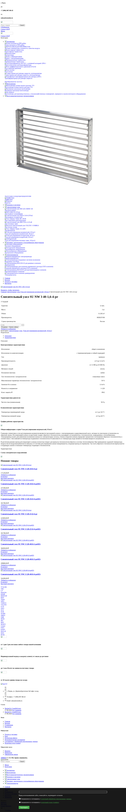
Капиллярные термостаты (13, 52)
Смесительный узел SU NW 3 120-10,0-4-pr (19, 469)
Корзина (7, 751)
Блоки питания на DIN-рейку (15, 45)
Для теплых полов (11, 227)
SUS (2, 610)
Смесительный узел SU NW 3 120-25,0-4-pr (19, 514)
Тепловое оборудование (13, 246)
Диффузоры (9, 199)
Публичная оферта (11, 738)
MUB (2, 619)
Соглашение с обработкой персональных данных (21, 741)
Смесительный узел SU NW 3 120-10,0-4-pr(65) (20, 484)
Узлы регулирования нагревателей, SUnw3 (19, 234)
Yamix (3, 599)
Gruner (3, 626)
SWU (2, 608)
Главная (3, 292)
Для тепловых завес (11, 224)
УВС (2, 589)
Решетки (8, 203)
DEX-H (3, 631)
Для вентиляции (10, 210)
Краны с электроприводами (14, 58)
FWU (2, 628)
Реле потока (9, 72)
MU (2, 620)
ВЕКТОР (4, 596)
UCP (2, 606)
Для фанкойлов (10, 230)
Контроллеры (9, 55)
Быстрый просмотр (7, 478)
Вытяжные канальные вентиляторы (17, 90)
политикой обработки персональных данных (56, 799)
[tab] (65, 336)
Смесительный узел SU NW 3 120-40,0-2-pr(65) (20, 544)
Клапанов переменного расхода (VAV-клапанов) (21, 268)
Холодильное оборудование (14, 253)
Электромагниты (10, 275)
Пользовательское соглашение (15, 740)
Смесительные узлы (13, 292)
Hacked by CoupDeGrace (13, 708)
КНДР (3, 594)
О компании (9, 725)
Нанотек (3, 592)
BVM (2, 635)
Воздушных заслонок (12, 261)
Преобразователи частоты (13, 82)
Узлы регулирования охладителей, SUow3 (19, 237)
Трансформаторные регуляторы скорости (18, 78)
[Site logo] (7, 23)
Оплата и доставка (11, 734)
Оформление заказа (11, 754)
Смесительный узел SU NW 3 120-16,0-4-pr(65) (20, 499)
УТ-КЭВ (4, 587)
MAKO (3, 624)
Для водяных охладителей (13, 217)
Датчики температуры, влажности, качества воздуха (22, 48)
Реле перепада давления (13, 68)
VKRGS (3, 603)
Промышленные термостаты (14, 62)
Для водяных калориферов (14, 214)
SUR (2, 612)
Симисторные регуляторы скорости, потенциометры (22, 75)
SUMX (3, 613)
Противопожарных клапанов (14, 271)
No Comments (16, 710)
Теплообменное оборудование (15, 249)
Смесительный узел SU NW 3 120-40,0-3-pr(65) (20, 559)
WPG (2, 601)
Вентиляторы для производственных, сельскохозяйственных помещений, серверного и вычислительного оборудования (45, 94)
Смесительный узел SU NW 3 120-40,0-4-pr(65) (20, 574)
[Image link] (4, 684)
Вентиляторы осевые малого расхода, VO (19, 87)
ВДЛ (2, 598)
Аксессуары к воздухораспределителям (18, 196)
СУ (2, 590)
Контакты (8, 727)
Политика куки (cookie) (13, 743)
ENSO (3, 629)
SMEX (3, 615)
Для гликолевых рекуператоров (15, 220)
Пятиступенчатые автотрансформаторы (18, 65)
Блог (6, 736)
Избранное (8, 753)
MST (2, 622)
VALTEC (4, 605)
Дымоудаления (10, 265)
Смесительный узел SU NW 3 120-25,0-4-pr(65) (20, 529)
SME (2, 617)
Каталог (7, 723)
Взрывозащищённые (12, 258)
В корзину (4, 327)
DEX (2, 633)
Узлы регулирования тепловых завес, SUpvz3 (20, 240)
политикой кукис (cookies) (50, 802)
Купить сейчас (13, 327)
